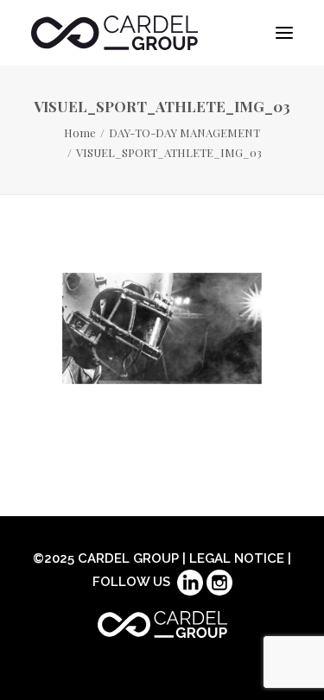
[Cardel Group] (114, 33)
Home (80, 132)
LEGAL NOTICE (236, 558)
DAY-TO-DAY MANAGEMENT (184, 132)
